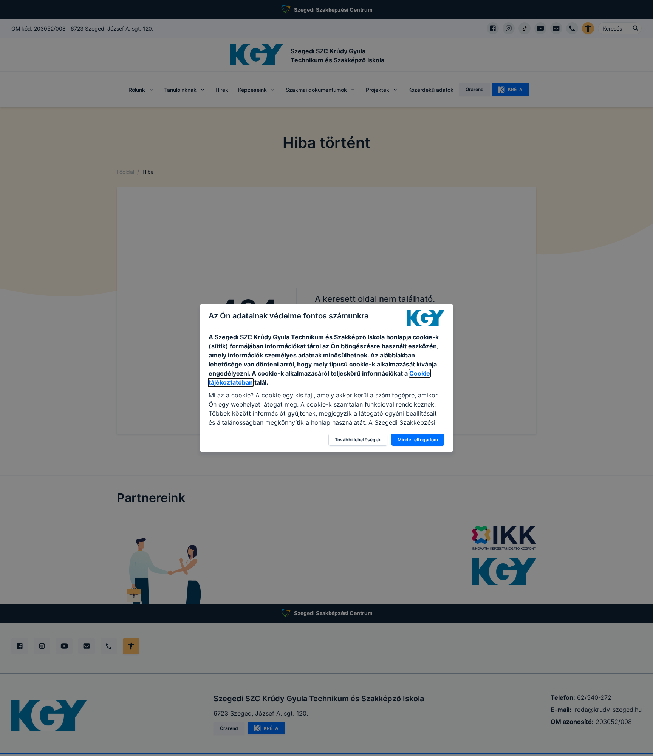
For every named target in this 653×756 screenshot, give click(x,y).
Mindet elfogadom (418, 439)
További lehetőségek (358, 439)
